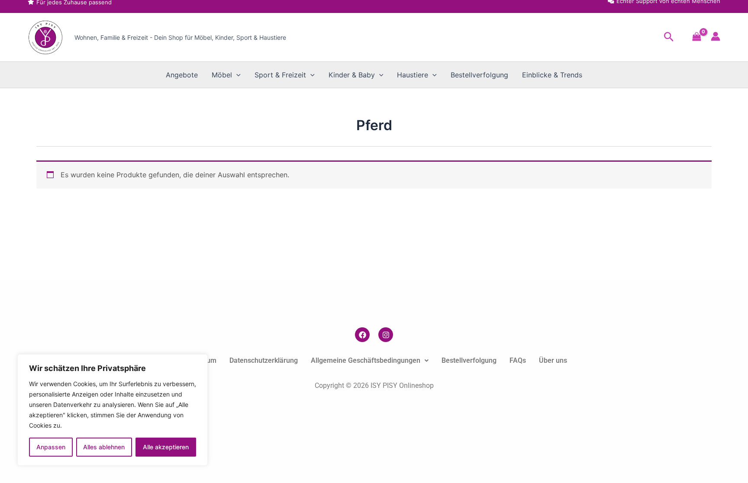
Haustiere (412, 74)
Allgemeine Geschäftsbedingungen (365, 360)
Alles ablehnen (104, 447)
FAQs (517, 360)
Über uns (553, 360)
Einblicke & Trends (552, 74)
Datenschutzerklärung (263, 360)
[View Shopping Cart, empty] (696, 37)
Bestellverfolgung (479, 74)
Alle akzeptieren (166, 447)
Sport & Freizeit (280, 74)
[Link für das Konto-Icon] (715, 36)
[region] (112, 410)
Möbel (222, 74)
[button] (669, 37)
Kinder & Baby (352, 74)
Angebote (182, 74)
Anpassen (50, 447)
